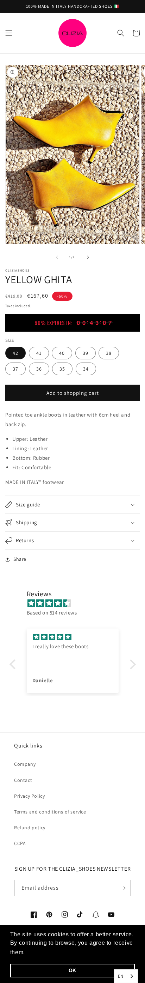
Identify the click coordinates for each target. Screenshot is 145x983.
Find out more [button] (46, 952)
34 (86, 369)
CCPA (20, 843)
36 (39, 369)
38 (109, 353)
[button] (9, 33)
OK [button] (72, 970)
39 (85, 353)
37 (15, 369)
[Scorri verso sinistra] (57, 257)
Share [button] (19, 559)
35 (62, 369)
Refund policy (29, 827)
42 (15, 353)
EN (121, 976)
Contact (23, 780)
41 (39, 353)
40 (62, 353)
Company (25, 764)
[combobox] (126, 976)
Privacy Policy (29, 796)
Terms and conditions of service (50, 812)
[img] (76, 603)
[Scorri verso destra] (88, 257)
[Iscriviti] (123, 888)
